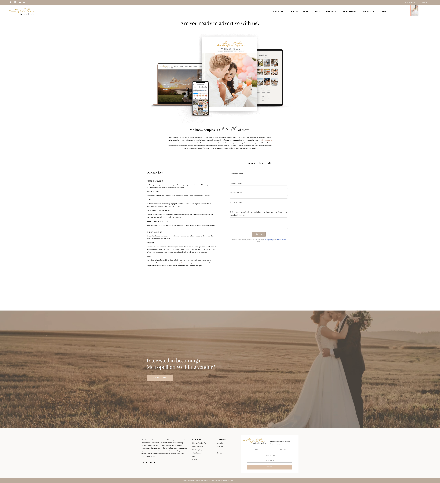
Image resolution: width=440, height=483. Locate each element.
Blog (317, 11)
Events (194, 459)
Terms (231, 480)
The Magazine (197, 453)
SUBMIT (269, 467)
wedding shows (179, 263)
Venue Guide (330, 11)
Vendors (294, 11)
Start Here (278, 11)
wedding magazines (265, 140)
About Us (220, 443)
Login (424, 2)
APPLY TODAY (159, 378)
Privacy (225, 480)
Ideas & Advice (197, 446)
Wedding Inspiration (199, 450)
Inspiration (368, 11)
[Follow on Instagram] (15, 2)
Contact (219, 453)
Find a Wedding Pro (199, 443)
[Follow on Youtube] (20, 2)
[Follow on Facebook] (10, 2)
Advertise (410, 2)
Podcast (385, 11)
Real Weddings (349, 11)
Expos (305, 11)
